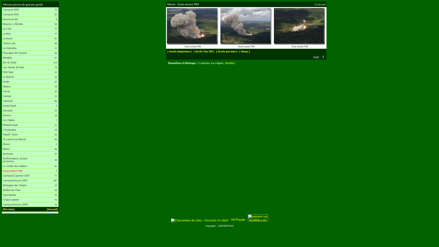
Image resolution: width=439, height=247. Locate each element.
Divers (6, 144)
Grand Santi (9, 105)
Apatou (7, 86)
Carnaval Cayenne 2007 (16, 175)
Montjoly (7, 57)
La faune (7, 38)
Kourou (7, 115)
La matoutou (9, 48)
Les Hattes (9, 120)
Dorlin (6, 81)
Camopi (7, 96)
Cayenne (8, 100)
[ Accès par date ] (226, 51)
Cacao (6, 91)
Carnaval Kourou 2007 (15, 180)
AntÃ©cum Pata (11, 190)
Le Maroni (8, 76)
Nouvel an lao (10, 19)
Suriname (8, 153)
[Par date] (8, 209)
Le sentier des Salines (15, 166)
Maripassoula (10, 125)
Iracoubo (8, 110)
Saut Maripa (9, 194)
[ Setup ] (244, 51)
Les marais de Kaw (13, 67)
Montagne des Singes (15, 185)
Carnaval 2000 (11, 9)
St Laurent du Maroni (14, 139)
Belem (6, 149)
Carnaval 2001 (11, 14)
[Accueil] (52, 209)
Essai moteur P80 (12, 170)
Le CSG (7, 28)
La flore (7, 33)
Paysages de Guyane (15, 52)
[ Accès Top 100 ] (204, 51)
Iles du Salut (9, 62)
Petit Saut (8, 72)
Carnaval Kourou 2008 (15, 204)
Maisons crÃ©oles (13, 24)
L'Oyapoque (9, 129)
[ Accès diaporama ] (180, 51)
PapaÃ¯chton (10, 134)
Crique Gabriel (11, 199)
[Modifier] (230, 63)
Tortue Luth (9, 43)
